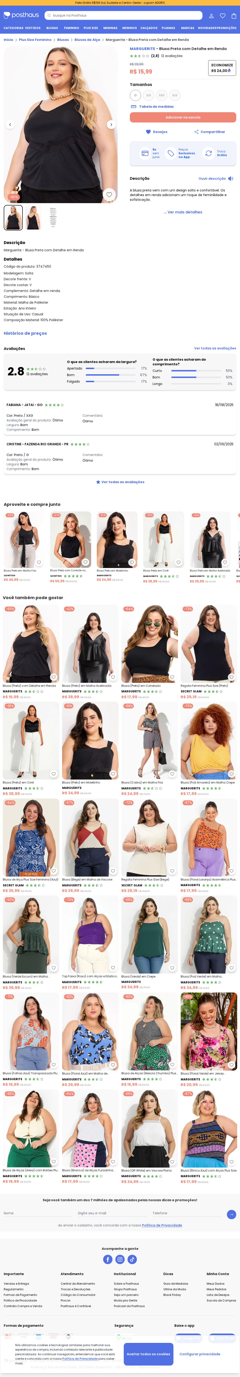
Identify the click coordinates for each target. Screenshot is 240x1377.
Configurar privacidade (200, 1354)
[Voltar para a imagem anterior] (10, 124)
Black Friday (172, 1295)
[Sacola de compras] (233, 15)
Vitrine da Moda (174, 1289)
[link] (156, 56)
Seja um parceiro (126, 1295)
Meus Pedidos (216, 1289)
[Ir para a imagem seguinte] (111, 124)
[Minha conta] (211, 15)
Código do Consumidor (78, 1295)
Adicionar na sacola (183, 117)
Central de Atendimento (78, 1284)
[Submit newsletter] (231, 1214)
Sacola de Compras (221, 1300)
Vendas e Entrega (16, 1284)
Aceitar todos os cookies (148, 1354)
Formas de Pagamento (20, 1295)
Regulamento (13, 1289)
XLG (174, 95)
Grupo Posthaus (125, 1289)
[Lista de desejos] (222, 15)
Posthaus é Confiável (76, 1306)
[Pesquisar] (49, 15)
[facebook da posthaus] (107, 1259)
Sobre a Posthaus (126, 1284)
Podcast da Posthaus (129, 1306)
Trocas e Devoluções (75, 1289)
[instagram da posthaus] (120, 1259)
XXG (162, 95)
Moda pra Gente (125, 1300)
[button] (120, 333)
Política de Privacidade (162, 1225)
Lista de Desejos (218, 1295)
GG (148, 95)
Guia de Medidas (175, 1284)
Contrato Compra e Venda (23, 1306)
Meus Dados (216, 1284)
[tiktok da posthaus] (132, 1259)
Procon (66, 1300)
